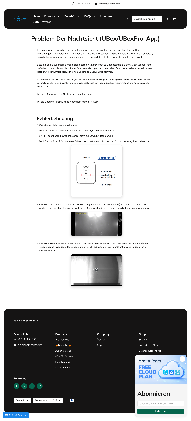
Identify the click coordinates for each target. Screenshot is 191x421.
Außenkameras (63, 350)
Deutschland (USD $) (145, 19)
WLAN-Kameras (63, 367)
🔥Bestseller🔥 (63, 345)
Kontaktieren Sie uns (149, 345)
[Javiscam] (20, 18)
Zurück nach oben (24, 320)
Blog (99, 345)
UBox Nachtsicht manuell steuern (74, 94)
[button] (127, 19)
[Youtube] (32, 386)
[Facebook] (16, 386)
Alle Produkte (62, 339)
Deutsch (20, 400)
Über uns (101, 339)
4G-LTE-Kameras (64, 356)
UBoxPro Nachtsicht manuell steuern (79, 101)
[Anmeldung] (167, 19)
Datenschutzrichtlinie (150, 350)
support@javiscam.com (109, 3)
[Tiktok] (40, 386)
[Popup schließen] (182, 359)
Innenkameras (62, 362)
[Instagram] (24, 386)
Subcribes (161, 411)
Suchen (143, 339)
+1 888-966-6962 (83, 3)
